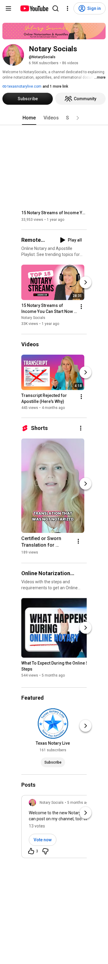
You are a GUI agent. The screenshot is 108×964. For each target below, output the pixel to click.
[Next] (86, 283)
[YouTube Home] (34, 8)
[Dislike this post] (45, 851)
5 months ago (78, 802)
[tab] (29, 118)
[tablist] (54, 118)
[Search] (55, 8)
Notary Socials (33, 318)
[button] (77, 118)
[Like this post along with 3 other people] (31, 851)
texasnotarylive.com (24, 86)
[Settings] (67, 8)
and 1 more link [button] (55, 86)
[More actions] (81, 307)
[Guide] (8, 8)
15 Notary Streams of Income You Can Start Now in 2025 (54, 212)
